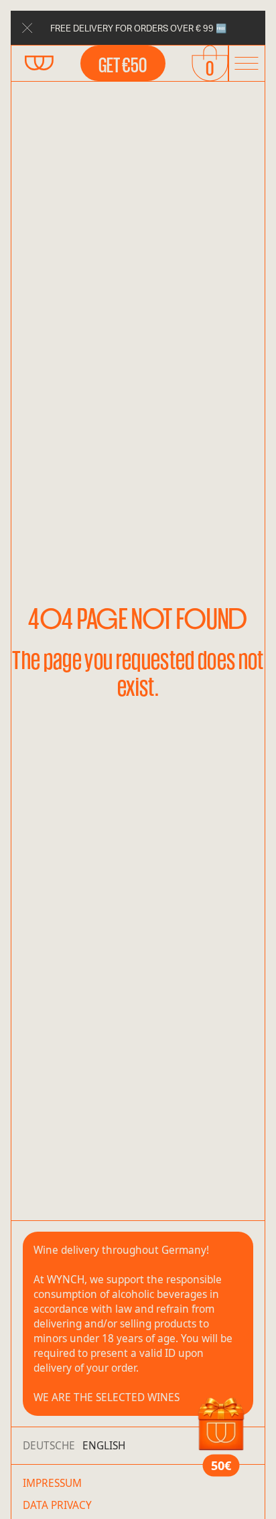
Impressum (52, 1483)
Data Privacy (57, 1505)
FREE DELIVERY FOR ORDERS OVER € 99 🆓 (138, 27)
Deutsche (49, 1446)
